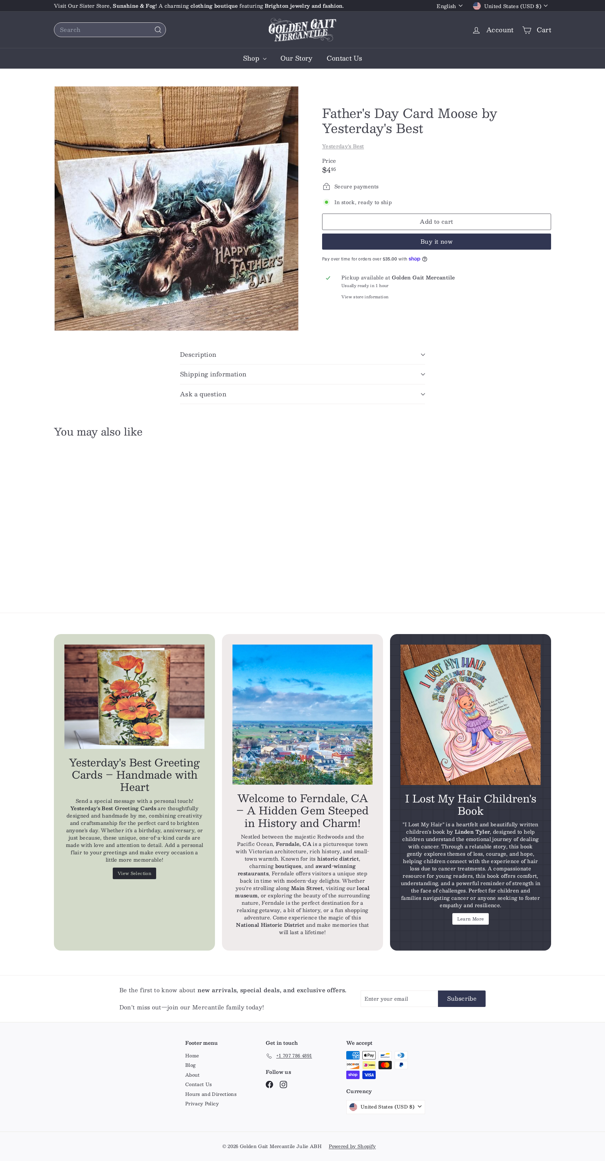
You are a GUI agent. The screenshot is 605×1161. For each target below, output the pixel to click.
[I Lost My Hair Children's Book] (471, 715)
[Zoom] (176, 208)
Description (198, 354)
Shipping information (213, 374)
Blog (190, 1065)
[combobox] (110, 29)
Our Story (296, 58)
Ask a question (203, 394)
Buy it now (436, 241)
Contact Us (344, 58)
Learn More (470, 918)
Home (192, 1055)
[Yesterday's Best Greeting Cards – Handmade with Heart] (134, 697)
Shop (252, 58)
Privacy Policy (202, 1103)
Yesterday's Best (343, 146)
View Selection (134, 873)
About (192, 1075)
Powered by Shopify (352, 1146)
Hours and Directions (211, 1094)
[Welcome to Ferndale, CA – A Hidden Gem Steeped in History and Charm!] (302, 715)
